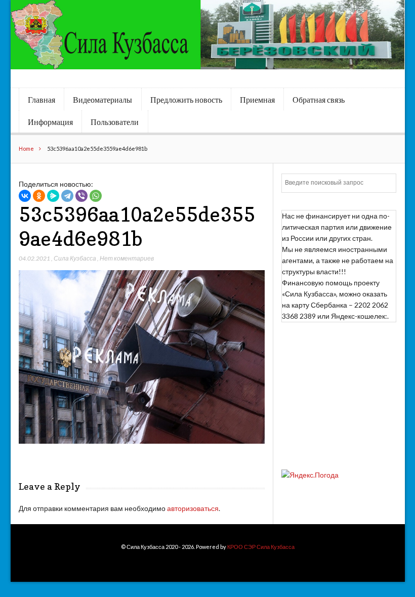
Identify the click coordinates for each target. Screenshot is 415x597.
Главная (41, 100)
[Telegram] (67, 196)
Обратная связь (319, 100)
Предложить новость (186, 100)
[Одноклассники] (39, 196)
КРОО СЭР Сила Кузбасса (261, 546)
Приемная (257, 100)
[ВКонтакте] (25, 196)
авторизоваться (193, 508)
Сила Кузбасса (75, 258)
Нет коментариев (127, 258)
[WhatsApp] (96, 196)
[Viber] (81, 196)
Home (26, 148)
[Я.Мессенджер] (53, 196)
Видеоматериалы (102, 100)
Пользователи (115, 122)
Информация (50, 122)
